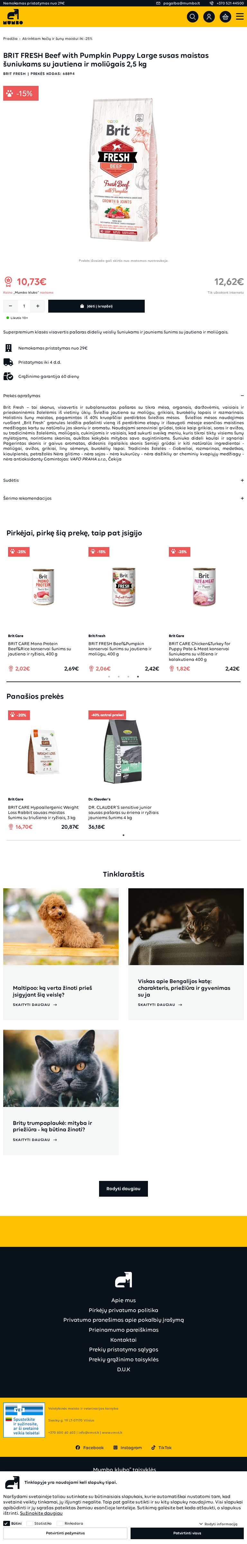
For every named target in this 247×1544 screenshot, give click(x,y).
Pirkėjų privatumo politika (123, 1310)
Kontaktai (123, 1339)
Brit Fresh (14, 73)
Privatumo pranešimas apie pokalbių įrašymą (123, 1319)
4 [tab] (138, 676)
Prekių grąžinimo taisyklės (124, 1359)
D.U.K (123, 1369)
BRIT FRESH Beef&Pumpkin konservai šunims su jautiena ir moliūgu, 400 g (119, 649)
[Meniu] (240, 17)
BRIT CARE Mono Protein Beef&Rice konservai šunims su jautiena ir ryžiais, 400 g (39, 649)
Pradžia (10, 39)
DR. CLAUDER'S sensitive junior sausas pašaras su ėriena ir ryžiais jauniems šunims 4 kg (123, 812)
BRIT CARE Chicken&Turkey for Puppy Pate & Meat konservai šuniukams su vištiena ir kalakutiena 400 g (199, 651)
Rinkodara (74, 1523)
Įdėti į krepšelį (100, 306)
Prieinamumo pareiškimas (124, 1329)
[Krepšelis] (225, 17)
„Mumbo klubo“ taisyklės (123, 1469)
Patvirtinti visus (187, 1533)
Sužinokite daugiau (41, 1513)
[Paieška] (192, 17)
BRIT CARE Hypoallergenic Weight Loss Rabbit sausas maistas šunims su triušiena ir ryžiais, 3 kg (43, 812)
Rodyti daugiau (123, 1189)
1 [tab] (109, 676)
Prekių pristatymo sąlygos (123, 1349)
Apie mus (123, 1300)
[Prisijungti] (209, 17)
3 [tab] (128, 676)
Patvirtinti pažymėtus (65, 1533)
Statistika (43, 1523)
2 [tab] (118, 676)
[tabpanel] (43, 609)
